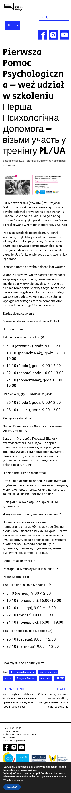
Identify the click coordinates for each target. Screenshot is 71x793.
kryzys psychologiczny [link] (22, 672)
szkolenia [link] (45, 678)
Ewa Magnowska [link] (42, 160)
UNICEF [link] (60, 678)
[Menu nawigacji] (64, 7)
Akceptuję (12, 786)
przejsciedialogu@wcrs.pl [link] (15, 740)
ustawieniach (14, 780)
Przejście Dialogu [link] (26, 678)
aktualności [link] (60, 160)
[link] (14, 7)
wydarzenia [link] (9, 165)
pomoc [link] (8, 678)
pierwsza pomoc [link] (48, 672)
